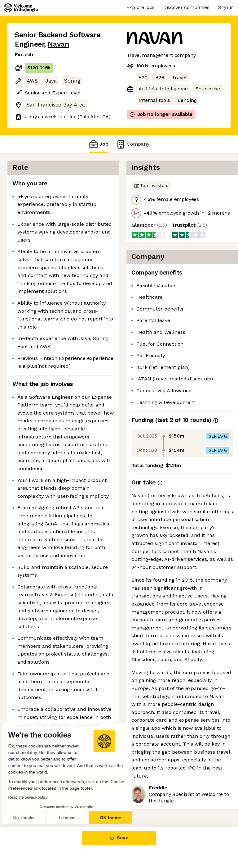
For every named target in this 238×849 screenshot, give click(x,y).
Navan (57, 44)
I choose (71, 817)
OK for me (114, 817)
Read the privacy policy (32, 797)
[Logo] (21, 7)
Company (136, 144)
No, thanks (27, 817)
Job (103, 144)
